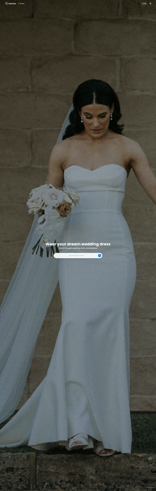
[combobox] (78, 255)
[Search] (99, 255)
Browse (22, 3)
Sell (145, 3)
